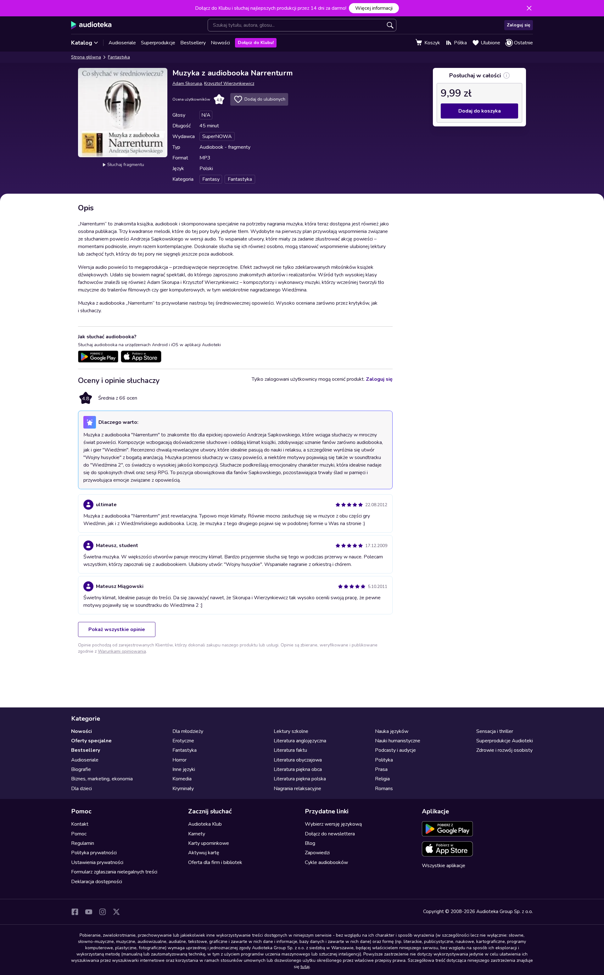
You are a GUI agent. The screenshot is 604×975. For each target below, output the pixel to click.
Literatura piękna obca (298, 769)
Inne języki (183, 769)
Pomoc (79, 833)
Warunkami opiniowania (122, 651)
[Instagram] (102, 912)
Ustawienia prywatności (97, 862)
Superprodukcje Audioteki (504, 740)
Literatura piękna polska (300, 778)
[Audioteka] (91, 25)
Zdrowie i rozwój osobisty (504, 750)
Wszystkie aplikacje (443, 865)
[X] (116, 912)
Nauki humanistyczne (397, 740)
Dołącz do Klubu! (256, 43)
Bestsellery (193, 42)
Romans (384, 788)
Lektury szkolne (291, 731)
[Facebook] (75, 912)
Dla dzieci (81, 788)
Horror (179, 759)
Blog (310, 843)
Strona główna (86, 57)
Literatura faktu (290, 750)
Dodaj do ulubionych (264, 99)
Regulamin (82, 843)
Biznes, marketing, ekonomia (102, 778)
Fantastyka (119, 57)
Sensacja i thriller (494, 731)
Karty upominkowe (208, 843)
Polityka (384, 759)
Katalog (81, 43)
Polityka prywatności (94, 852)
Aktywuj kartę (203, 852)
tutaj (305, 967)
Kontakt (79, 824)
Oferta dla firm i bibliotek (215, 862)
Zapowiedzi (317, 852)
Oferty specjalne (91, 740)
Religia (382, 778)
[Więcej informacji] (506, 75)
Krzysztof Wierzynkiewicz (229, 83)
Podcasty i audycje (395, 750)
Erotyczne (183, 740)
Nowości (220, 42)
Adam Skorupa (187, 83)
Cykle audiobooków (326, 862)
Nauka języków (391, 731)
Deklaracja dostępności (96, 881)
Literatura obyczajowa (298, 759)
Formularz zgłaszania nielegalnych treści (114, 871)
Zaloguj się (518, 25)
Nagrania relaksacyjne (297, 788)
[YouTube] (88, 912)
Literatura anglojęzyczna (300, 740)
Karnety (196, 833)
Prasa (381, 769)
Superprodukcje (158, 42)
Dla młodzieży (187, 731)
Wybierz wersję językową (333, 824)
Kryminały (183, 788)
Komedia (182, 778)
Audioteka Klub (205, 824)
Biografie (81, 769)
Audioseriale (122, 42)
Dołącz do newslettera (330, 833)
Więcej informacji (374, 8)
